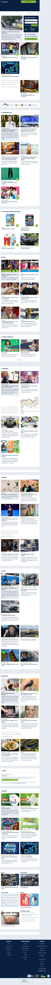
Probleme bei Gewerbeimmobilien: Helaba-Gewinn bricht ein (10, 410)
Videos (25, 955)
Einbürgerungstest (25, 946)
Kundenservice (42, 943)
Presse (42, 961)
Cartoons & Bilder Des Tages (11, 211)
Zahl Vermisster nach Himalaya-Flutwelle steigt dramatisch (10, 905)
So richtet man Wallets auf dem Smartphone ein (8, 536)
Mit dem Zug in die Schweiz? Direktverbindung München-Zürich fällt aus (11, 734)
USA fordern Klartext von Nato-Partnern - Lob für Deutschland (10, 80)
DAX (22, 409)
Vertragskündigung (42, 968)
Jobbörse (9, 950)
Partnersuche (9, 955)
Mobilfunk (28, 1)
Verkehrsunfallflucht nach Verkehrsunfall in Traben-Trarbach (30, 917)
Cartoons (25, 943)
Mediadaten (42, 964)
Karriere (42, 966)
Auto (3, 571)
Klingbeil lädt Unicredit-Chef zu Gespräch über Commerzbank (10, 408)
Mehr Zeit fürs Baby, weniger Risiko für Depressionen (10, 900)
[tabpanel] (12, 27)
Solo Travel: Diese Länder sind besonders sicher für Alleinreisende (11, 732)
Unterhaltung (7, 112)
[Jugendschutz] (25, 980)
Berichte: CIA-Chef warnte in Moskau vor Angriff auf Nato (10, 897)
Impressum (42, 948)
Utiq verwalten (42, 955)
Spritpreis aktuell (8, 946)
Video (4, 771)
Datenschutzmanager (42, 952)
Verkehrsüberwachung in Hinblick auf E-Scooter (28, 912)
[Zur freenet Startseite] (3, 1)
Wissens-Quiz (25, 957)
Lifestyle (5, 676)
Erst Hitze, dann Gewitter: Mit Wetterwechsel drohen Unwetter (9, 903)
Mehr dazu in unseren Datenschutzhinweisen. (19, 783)
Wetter (8, 952)
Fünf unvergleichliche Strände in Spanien (7, 736)
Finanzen (5, 368)
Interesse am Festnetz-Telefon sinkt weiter (7, 534)
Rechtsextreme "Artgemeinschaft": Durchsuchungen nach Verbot (10, 85)
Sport (4, 257)
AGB (42, 957)
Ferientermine (9, 948)
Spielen (4, 791)
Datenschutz (42, 950)
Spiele (25, 952)
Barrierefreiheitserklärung (42, 946)
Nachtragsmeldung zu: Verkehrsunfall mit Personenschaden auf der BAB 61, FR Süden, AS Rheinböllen (30, 915)
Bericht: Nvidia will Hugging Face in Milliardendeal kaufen (9, 412)
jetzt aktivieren (5, 779)
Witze (25, 959)
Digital (4, 477)
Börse (9, 943)
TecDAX (22, 413)
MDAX (22, 411)
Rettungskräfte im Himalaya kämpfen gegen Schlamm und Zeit (10, 82)
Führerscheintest (25, 948)
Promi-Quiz (25, 950)
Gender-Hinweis (42, 959)
